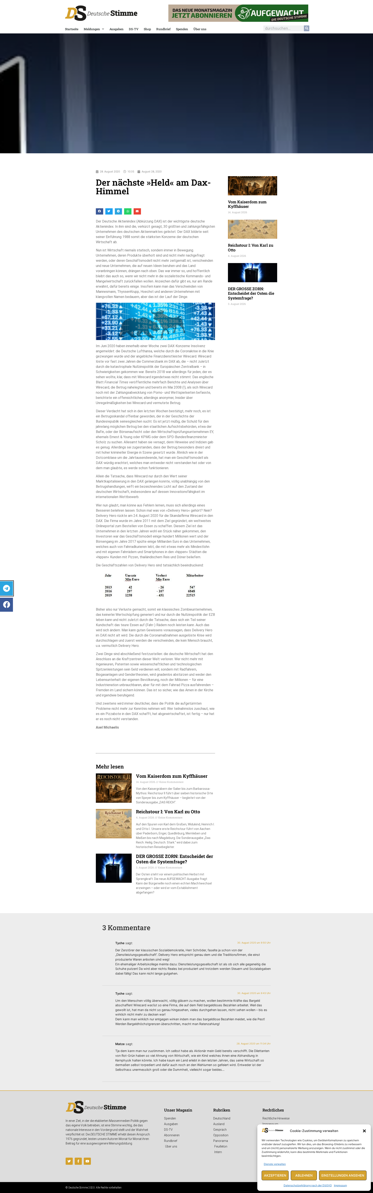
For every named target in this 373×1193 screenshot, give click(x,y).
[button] (364, 1131)
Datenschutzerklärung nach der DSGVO (308, 1185)
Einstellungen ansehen (342, 1175)
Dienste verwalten (275, 1164)
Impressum (340, 1185)
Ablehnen (304, 1175)
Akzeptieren (275, 1175)
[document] (186, 596)
